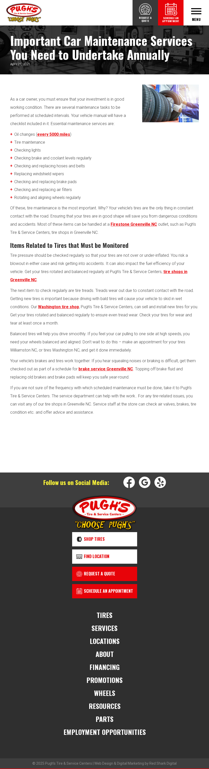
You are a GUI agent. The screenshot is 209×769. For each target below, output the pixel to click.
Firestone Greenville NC (134, 224)
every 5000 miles (53, 134)
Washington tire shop (58, 306)
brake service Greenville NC (106, 369)
